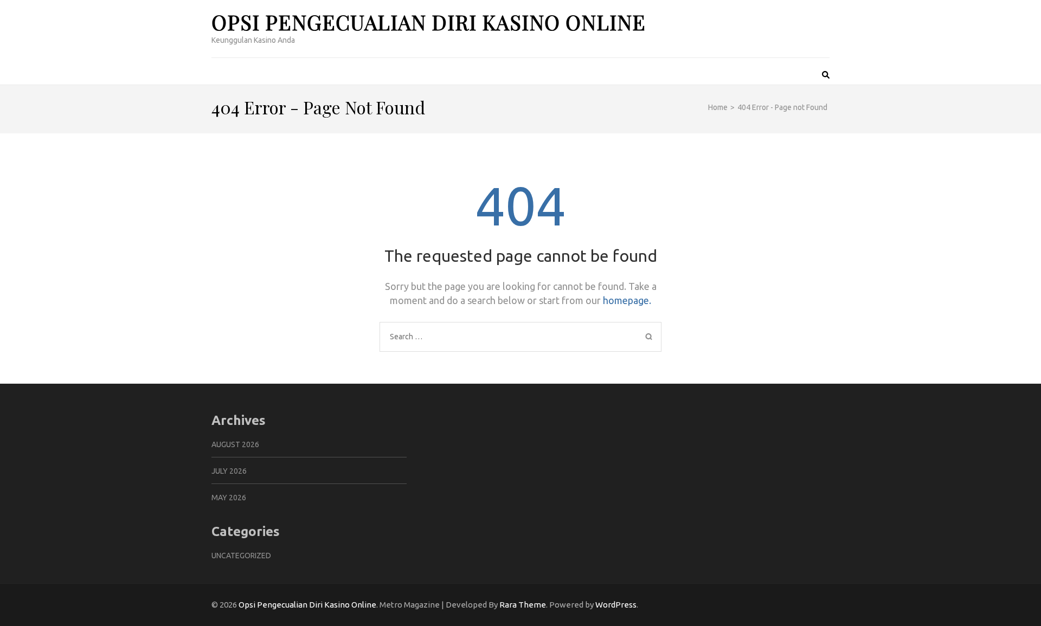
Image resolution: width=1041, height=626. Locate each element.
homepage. (627, 300)
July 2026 (229, 471)
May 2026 (228, 497)
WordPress (616, 604)
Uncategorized (241, 555)
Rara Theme (522, 604)
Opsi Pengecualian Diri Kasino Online (428, 22)
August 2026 (235, 444)
